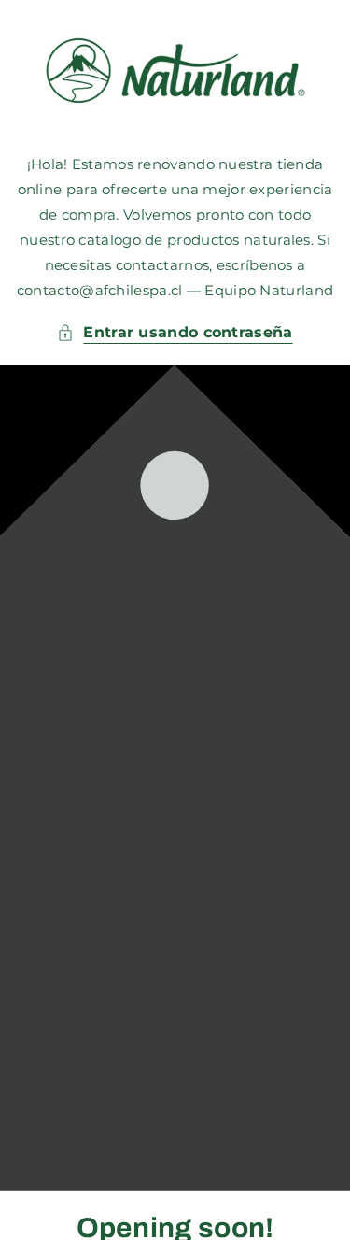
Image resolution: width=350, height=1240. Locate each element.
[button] (174, 333)
